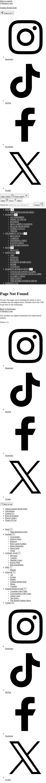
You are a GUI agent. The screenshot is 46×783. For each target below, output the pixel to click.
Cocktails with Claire (23, 272)
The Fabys (15, 278)
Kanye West (17, 243)
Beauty (14, 250)
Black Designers (19, 226)
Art (12, 255)
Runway (14, 222)
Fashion (9, 215)
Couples (15, 267)
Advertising (10, 511)
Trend (13, 231)
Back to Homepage (8, 309)
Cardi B (14, 238)
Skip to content (6, 1)
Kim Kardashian (19, 245)
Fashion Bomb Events (17, 269)
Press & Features (12, 516)
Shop (7, 210)
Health (14, 260)
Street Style (17, 229)
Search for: (4, 205)
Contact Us (11, 283)
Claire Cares (17, 276)
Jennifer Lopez (18, 240)
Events (14, 257)
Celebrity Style (14, 233)
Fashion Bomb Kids (20, 262)
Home (13, 264)
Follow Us (7, 13)
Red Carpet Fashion (21, 224)
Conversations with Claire (25, 274)
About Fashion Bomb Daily (16, 509)
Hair (7, 248)
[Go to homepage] (6, 311)
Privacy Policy (11, 518)
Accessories (17, 217)
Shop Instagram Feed (22, 212)
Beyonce (15, 236)
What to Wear (18, 219)
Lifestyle (10, 252)
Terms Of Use (10, 520)
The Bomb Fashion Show (23, 281)
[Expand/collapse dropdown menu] (12, 209)
